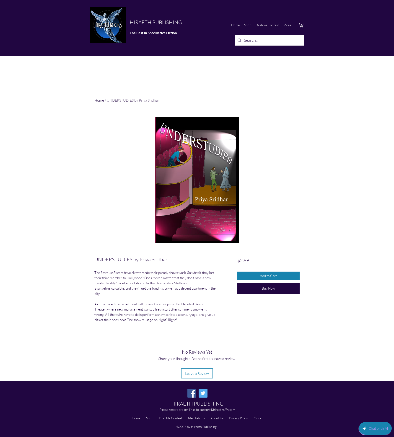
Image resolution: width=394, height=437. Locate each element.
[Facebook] (191, 393)
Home (99, 100)
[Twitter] (203, 393)
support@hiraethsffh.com (217, 409)
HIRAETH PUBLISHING (156, 22)
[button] (301, 25)
